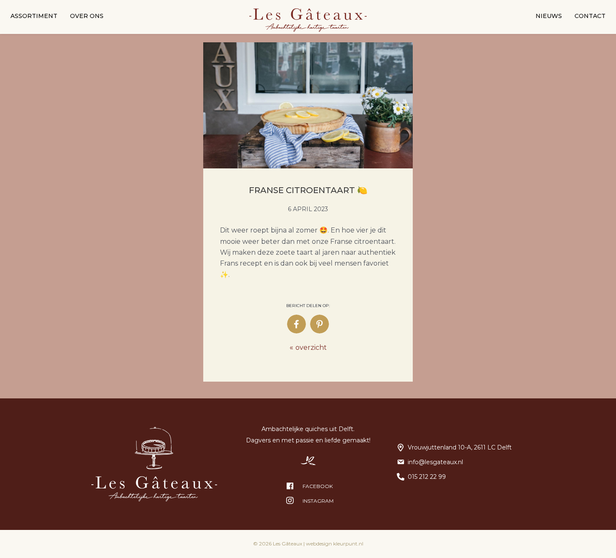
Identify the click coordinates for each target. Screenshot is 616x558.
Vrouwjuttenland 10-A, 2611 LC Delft (460, 447)
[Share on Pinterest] (319, 324)
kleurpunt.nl (348, 543)
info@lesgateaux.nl (435, 462)
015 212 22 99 (427, 476)
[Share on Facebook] (296, 324)
